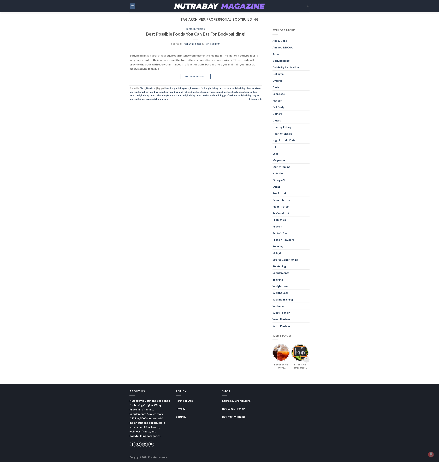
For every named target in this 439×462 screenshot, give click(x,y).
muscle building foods (162, 95)
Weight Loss (280, 286)
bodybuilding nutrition (203, 92)
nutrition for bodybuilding (210, 95)
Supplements (280, 272)
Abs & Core (279, 40)
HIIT (275, 146)
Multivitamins (281, 166)
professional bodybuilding (238, 95)
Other (276, 186)
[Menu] (132, 6)
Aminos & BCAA (282, 47)
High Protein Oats (283, 140)
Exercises (278, 93)
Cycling (277, 80)
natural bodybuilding (185, 95)
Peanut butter (281, 200)
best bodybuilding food (177, 88)
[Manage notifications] (431, 454)
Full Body (278, 107)
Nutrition (199, 29)
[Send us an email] (145, 444)
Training (277, 279)
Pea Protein (279, 193)
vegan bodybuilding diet (157, 99)
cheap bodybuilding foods (228, 92)
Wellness (278, 306)
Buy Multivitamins (233, 416)
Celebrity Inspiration (285, 67)
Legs (275, 153)
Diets (189, 29)
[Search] (308, 6)
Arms (275, 54)
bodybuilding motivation (177, 92)
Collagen (278, 73)
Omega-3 (278, 180)
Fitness (277, 100)
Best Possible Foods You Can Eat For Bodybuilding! (196, 33)
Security (181, 416)
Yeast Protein (281, 319)
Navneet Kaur (212, 44)
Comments (255, 99)
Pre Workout (280, 213)
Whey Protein (281, 312)
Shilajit (276, 252)
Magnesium (279, 160)
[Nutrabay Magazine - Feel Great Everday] (219, 6)
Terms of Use (184, 400)
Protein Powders (283, 239)
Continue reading (195, 76)
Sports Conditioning (285, 259)
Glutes (276, 120)
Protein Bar (279, 233)
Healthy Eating (281, 127)
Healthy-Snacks (282, 133)
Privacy (180, 408)
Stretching (279, 266)
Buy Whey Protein (233, 408)
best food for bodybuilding (204, 88)
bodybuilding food (153, 92)
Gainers (277, 113)
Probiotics (279, 219)
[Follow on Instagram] (139, 444)
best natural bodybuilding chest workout (240, 88)
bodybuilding (136, 92)
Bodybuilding (280, 60)
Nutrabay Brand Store (236, 400)
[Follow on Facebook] (132, 444)
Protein (277, 226)
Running (277, 246)
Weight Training (282, 299)
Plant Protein (280, 206)
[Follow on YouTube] (151, 444)
